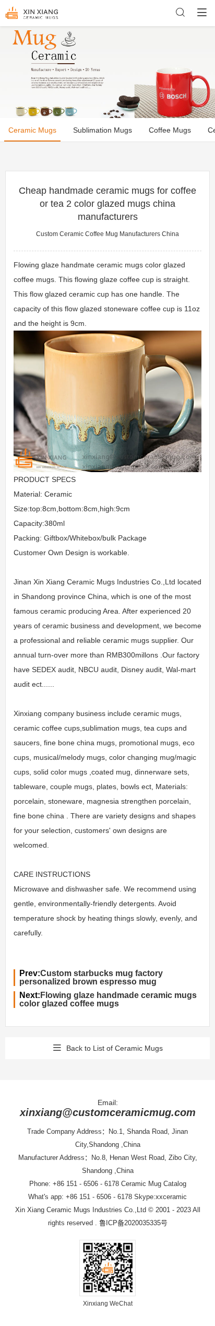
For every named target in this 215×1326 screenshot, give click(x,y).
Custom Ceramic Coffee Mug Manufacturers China (107, 234)
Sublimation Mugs (102, 130)
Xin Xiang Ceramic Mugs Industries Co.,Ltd (80, 1210)
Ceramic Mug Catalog (153, 1184)
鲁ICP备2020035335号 (133, 1223)
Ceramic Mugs (32, 130)
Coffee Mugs (170, 130)
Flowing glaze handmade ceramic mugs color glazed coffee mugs (108, 999)
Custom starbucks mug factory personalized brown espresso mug (91, 977)
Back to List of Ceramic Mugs (114, 1048)
